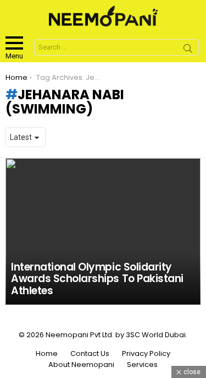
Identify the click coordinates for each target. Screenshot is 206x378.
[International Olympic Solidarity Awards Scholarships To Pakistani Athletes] (103, 231)
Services (142, 364)
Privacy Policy (146, 353)
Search (188, 50)
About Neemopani (81, 364)
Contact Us (89, 353)
